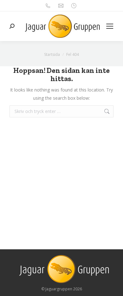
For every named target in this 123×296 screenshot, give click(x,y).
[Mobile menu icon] (110, 26)
